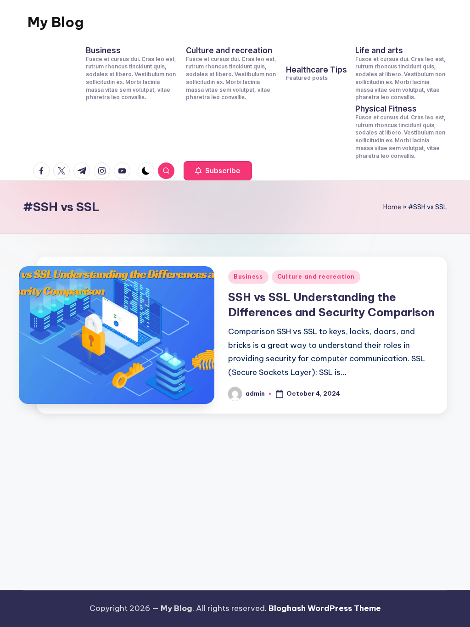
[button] (218, 170)
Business (248, 276)
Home (392, 207)
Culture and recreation (316, 276)
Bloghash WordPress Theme (325, 608)
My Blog (56, 22)
